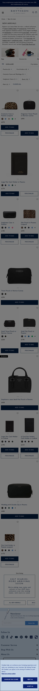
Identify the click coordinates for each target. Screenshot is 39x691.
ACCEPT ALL (30, 686)
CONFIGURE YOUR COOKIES (11, 679)
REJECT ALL (30, 679)
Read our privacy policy (9, 673)
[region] (19, 675)
